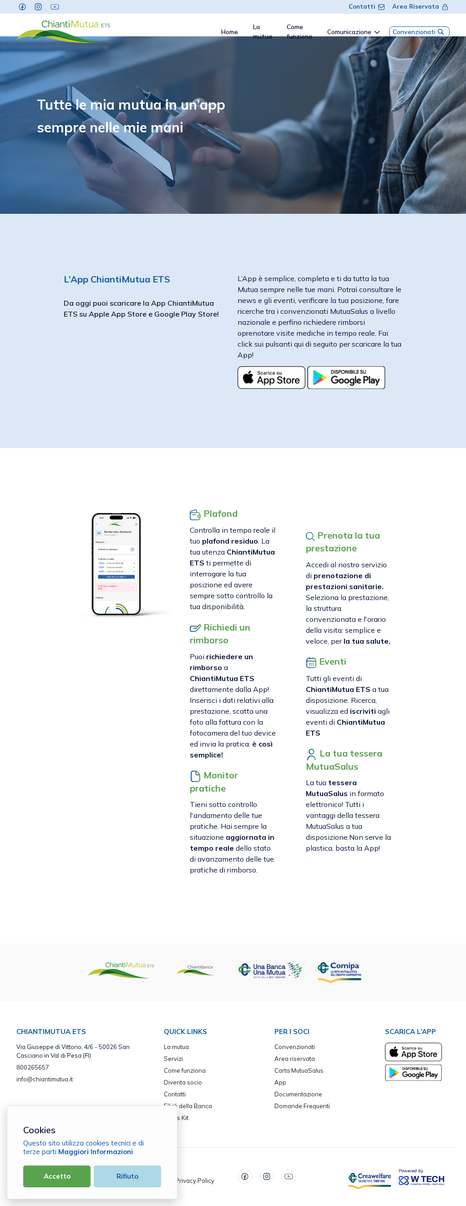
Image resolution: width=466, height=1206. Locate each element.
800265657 (32, 1067)
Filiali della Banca (188, 1106)
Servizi (173, 1058)
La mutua (176, 1046)
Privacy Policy (194, 1180)
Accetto (57, 1176)
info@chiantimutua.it (44, 1079)
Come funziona (185, 1070)
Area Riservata (415, 6)
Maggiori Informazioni (95, 1151)
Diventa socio (183, 1082)
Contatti (362, 6)
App (280, 1082)
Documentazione (298, 1094)
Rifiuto (127, 1176)
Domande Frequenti (302, 1106)
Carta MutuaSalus (299, 1070)
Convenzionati (414, 32)
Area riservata (294, 1058)
